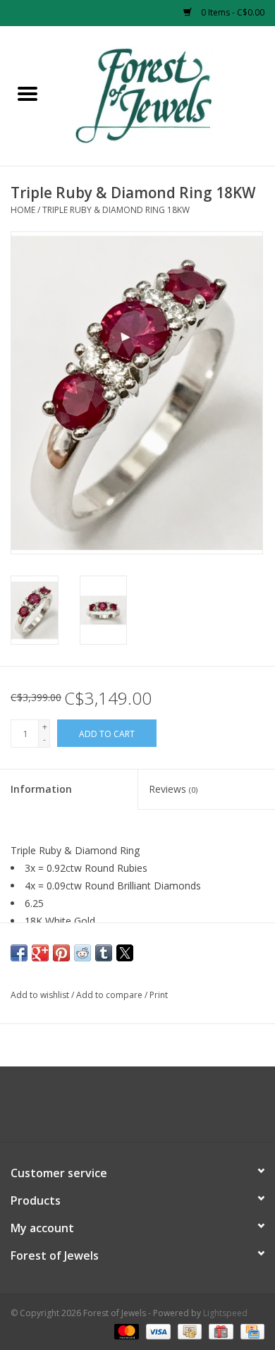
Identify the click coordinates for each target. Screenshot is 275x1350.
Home (23, 210)
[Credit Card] (250, 1331)
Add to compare (110, 995)
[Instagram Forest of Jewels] (150, 1109)
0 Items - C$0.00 (231, 12)
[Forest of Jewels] (165, 95)
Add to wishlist (41, 995)
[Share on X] (124, 952)
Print (158, 995)
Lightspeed (225, 1313)
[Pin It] (61, 952)
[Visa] (157, 1331)
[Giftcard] (219, 1331)
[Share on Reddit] (82, 952)
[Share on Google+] (40, 952)
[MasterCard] (125, 1331)
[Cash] (188, 1331)
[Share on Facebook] (19, 952)
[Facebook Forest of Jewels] (125, 1109)
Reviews (173, 789)
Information (41, 789)
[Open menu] (27, 93)
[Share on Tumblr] (103, 952)
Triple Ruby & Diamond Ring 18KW (116, 210)
